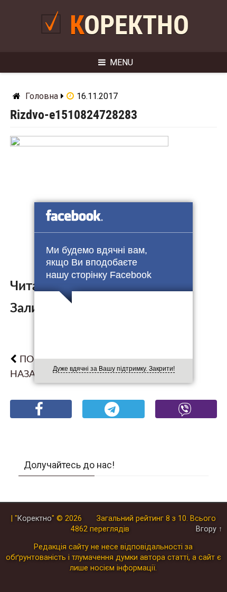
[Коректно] (53, 38)
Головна (41, 96)
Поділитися (41, 417)
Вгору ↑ (209, 529)
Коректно (129, 25)
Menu (121, 62)
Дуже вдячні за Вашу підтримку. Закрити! (114, 368)
